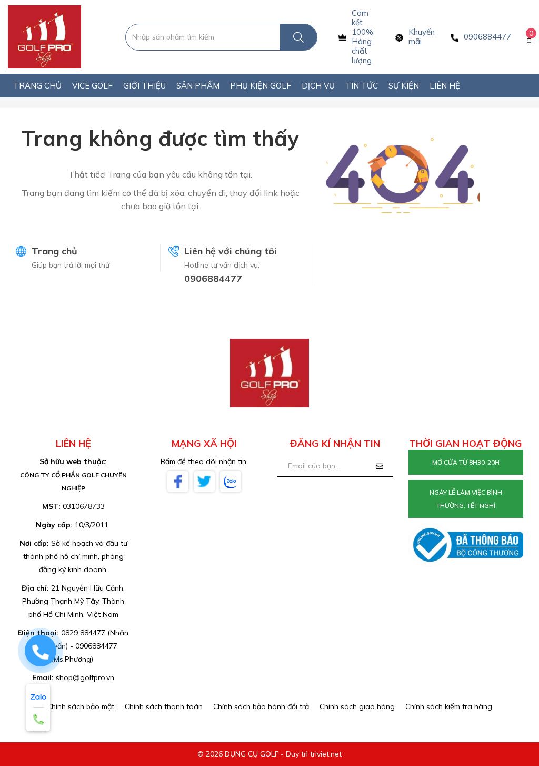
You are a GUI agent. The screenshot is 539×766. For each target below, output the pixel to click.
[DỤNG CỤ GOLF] (44, 36)
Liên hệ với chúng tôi (230, 251)
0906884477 (213, 278)
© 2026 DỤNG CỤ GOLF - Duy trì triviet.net (269, 754)
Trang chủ (54, 251)
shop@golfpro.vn (85, 677)
